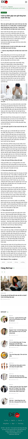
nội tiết (3, 262)
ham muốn (9, 262)
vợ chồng (22, 262)
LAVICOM (16, 434)
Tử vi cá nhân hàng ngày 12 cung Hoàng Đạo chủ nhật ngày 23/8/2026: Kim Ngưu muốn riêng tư (18, 344)
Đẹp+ (13, 423)
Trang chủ (4, 6)
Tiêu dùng (20, 423)
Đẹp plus (11, 363)
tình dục (16, 262)
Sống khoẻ (3, 293)
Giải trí (11, 315)
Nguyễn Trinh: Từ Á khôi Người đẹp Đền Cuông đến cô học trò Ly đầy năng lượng (18, 331)
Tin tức (6, 420)
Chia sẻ (11, 340)
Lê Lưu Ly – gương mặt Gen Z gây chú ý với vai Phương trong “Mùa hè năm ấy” (17, 319)
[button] (2, 272)
